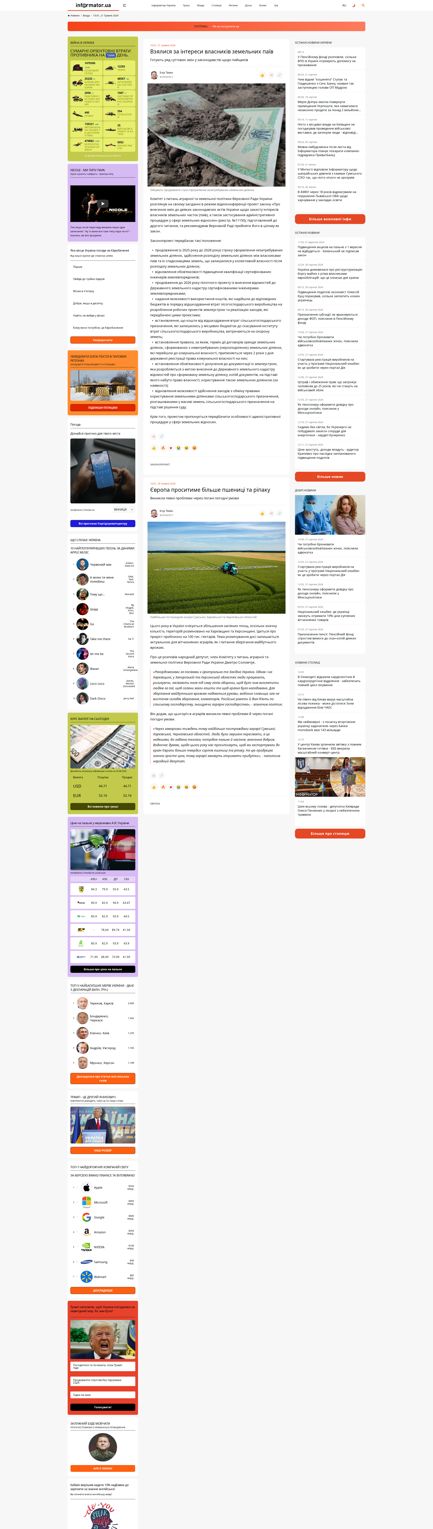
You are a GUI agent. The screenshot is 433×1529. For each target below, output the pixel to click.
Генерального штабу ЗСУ (108, 155)
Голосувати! (102, 1407)
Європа (155, 803)
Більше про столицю (330, 833)
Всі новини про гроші (103, 806)
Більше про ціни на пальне (103, 969)
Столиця (216, 5)
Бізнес (263, 5)
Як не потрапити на (226, 26)
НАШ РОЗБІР (103, 1150)
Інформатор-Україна (164, 5)
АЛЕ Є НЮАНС (102, 1468)
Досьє (248, 5)
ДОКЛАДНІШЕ (103, 1290)
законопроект (160, 464)
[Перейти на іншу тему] (354, 5)
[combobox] (124, 509)
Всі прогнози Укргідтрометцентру (103, 523)
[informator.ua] (93, 5)
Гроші (186, 5)
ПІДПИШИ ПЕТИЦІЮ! (103, 408)
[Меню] (124, 5)
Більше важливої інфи (330, 219)
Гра (276, 5)
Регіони (233, 5)
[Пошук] (363, 5)
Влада (200, 5)
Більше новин (330, 476)
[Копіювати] (279, 75)
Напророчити (103, 340)
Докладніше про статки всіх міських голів (103, 1078)
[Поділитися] (271, 75)
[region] (102, 519)
